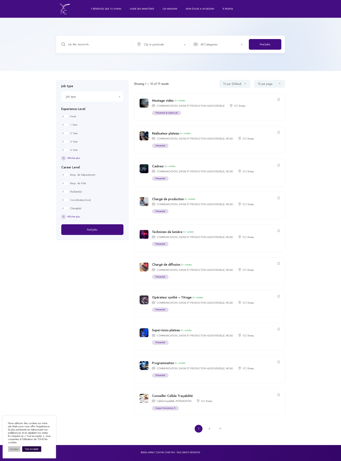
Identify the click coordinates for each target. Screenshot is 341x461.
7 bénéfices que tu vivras (106, 8)
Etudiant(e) (76, 192)
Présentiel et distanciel (167, 112)
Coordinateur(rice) (80, 200)
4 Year (74, 150)
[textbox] (160, 44)
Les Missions (170, 8)
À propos (228, 8)
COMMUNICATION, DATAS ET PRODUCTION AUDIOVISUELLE (190, 106)
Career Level (70, 167)
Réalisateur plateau (165, 133)
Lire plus (14, 449)
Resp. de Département (82, 175)
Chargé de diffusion (166, 264)
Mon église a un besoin (200, 8)
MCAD (229, 138)
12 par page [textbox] (265, 84)
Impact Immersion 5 (165, 408)
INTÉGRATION (183, 401)
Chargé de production (168, 199)
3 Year (74, 142)
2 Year (74, 133)
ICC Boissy (239, 106)
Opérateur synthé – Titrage (172, 297)
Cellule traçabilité (165, 401)
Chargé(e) (75, 208)
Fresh (73, 116)
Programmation (163, 363)
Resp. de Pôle (78, 183)
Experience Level (73, 109)
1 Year (73, 125)
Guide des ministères (142, 8)
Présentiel (160, 145)
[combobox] (163, 44)
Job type (67, 86)
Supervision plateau (166, 330)
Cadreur (158, 166)
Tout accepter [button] (32, 449)
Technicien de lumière (167, 232)
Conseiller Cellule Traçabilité (172, 396)
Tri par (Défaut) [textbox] (232, 84)
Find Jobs (265, 44)
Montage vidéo (163, 100)
